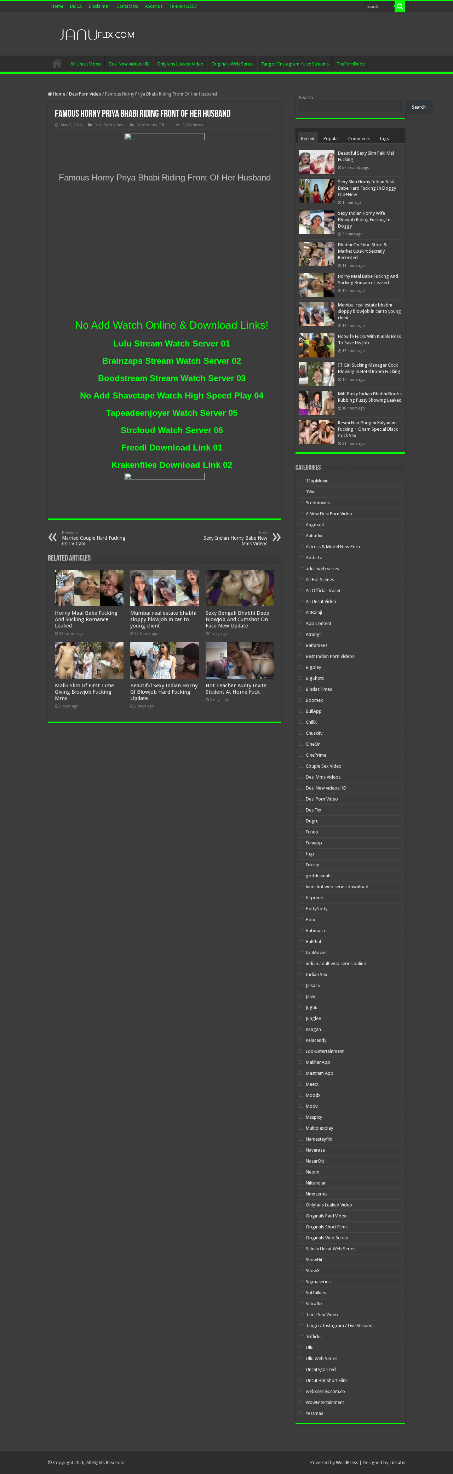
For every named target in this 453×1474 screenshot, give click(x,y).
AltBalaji (314, 612)
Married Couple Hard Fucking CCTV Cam (93, 538)
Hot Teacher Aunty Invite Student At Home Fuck (236, 688)
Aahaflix (314, 535)
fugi (310, 853)
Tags (384, 138)
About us (153, 6)
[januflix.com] (95, 32)
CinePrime (316, 755)
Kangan (313, 1029)
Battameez (316, 645)
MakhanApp (318, 1062)
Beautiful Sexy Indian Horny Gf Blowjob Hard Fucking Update (163, 691)
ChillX (311, 722)
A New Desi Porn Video (329, 513)
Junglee (313, 1018)
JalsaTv (313, 985)
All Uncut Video (85, 64)
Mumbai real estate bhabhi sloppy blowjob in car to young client (163, 619)
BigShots (315, 678)
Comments (359, 138)
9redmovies (318, 502)
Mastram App (319, 1073)
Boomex (314, 700)
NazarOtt (315, 1161)
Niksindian (316, 1183)
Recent (308, 138)
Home (57, 6)
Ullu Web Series (321, 1358)
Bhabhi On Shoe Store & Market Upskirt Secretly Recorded (362, 251)
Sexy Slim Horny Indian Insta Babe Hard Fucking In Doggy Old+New (367, 188)
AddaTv (314, 557)
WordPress (347, 1462)
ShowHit (314, 1259)
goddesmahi (319, 875)
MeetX (312, 1084)
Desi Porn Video (85, 94)
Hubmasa (315, 930)
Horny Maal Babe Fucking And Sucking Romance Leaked (86, 619)
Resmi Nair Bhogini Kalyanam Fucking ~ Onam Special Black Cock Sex (368, 429)
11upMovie (317, 480)
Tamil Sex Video (322, 1314)
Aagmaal (315, 524)
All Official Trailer (323, 590)
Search (306, 97)
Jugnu (311, 1007)
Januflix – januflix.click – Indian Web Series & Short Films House (57, 63)
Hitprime (314, 897)
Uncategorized (321, 1369)
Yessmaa (314, 1413)
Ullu (310, 1347)
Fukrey (312, 864)
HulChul (313, 941)
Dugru (312, 821)
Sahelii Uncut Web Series (330, 1248)
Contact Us (127, 6)
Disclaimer (99, 6)
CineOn (313, 744)
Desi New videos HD (129, 64)
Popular (331, 138)
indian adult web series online (336, 963)
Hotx (310, 919)
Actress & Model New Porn (333, 546)
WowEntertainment (325, 1402)
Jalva (310, 996)
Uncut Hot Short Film (326, 1380)
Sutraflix (314, 1303)
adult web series (322, 568)
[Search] (400, 6)
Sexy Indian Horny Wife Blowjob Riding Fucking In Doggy (364, 220)
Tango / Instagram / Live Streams (295, 64)
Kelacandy (316, 1040)
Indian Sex (316, 974)
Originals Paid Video (326, 1215)
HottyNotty (316, 908)
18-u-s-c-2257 (183, 6)
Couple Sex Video (324, 766)
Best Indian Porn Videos (330, 656)
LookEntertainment (325, 1051)
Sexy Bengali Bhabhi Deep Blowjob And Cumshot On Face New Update (237, 619)
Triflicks (313, 1336)
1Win (311, 491)
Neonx (312, 1172)
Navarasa (315, 1150)
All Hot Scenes (320, 579)
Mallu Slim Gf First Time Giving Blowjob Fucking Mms (84, 691)
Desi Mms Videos (323, 777)
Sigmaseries (318, 1281)
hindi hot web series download (337, 886)
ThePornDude (351, 64)
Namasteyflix (319, 1139)
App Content (318, 623)
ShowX (313, 1270)
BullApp (314, 711)
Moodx (313, 1095)
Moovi (312, 1106)
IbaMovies (316, 952)
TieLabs (397, 1462)
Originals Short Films (327, 1226)
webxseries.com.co (325, 1391)
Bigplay (313, 667)
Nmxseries (316, 1194)
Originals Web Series (232, 64)
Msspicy (314, 1117)
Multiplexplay (319, 1128)
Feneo (312, 831)
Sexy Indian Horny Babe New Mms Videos (235, 538)
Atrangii (314, 634)
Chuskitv (314, 733)
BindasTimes (319, 689)
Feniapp (314, 842)
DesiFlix (313, 810)
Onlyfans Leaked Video (180, 64)
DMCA (76, 6)
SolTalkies (316, 1292)
